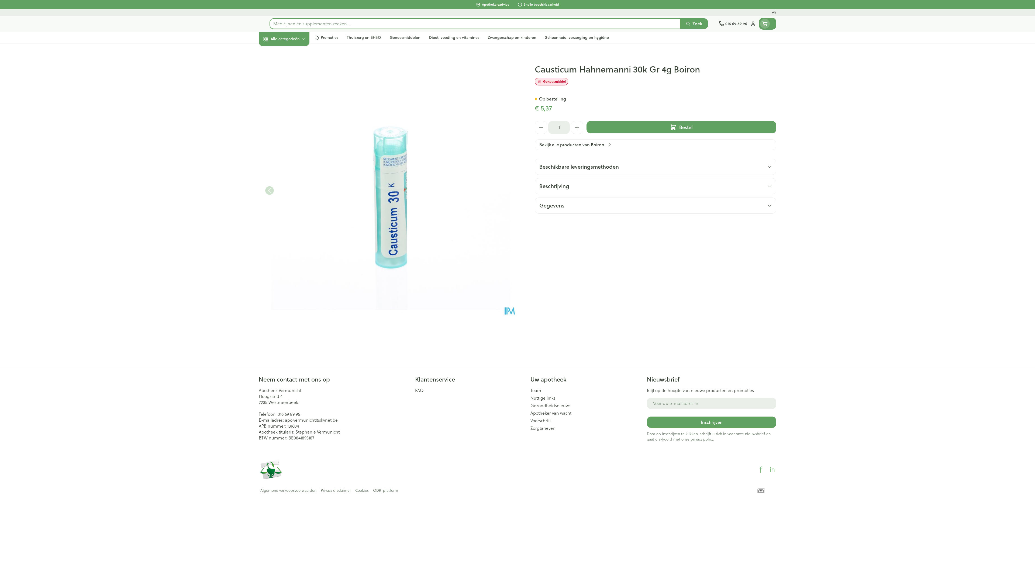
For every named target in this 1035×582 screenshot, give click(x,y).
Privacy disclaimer (336, 490)
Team (535, 390)
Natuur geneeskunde (293, 139)
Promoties (273, 51)
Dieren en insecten (293, 168)
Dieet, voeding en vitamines (293, 87)
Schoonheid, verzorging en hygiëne (293, 68)
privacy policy (702, 439)
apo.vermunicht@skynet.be (311, 420)
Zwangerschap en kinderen (293, 107)
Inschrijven (712, 422)
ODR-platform (385, 490)
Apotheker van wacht (550, 413)
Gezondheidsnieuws (550, 405)
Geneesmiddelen (293, 183)
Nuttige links (543, 398)
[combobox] (475, 23)
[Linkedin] (772, 470)
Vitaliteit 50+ (293, 124)
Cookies (362, 490)
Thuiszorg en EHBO (293, 153)
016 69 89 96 (289, 414)
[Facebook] (761, 470)
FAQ (419, 390)
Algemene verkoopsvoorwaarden (288, 490)
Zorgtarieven (543, 428)
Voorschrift (540, 421)
